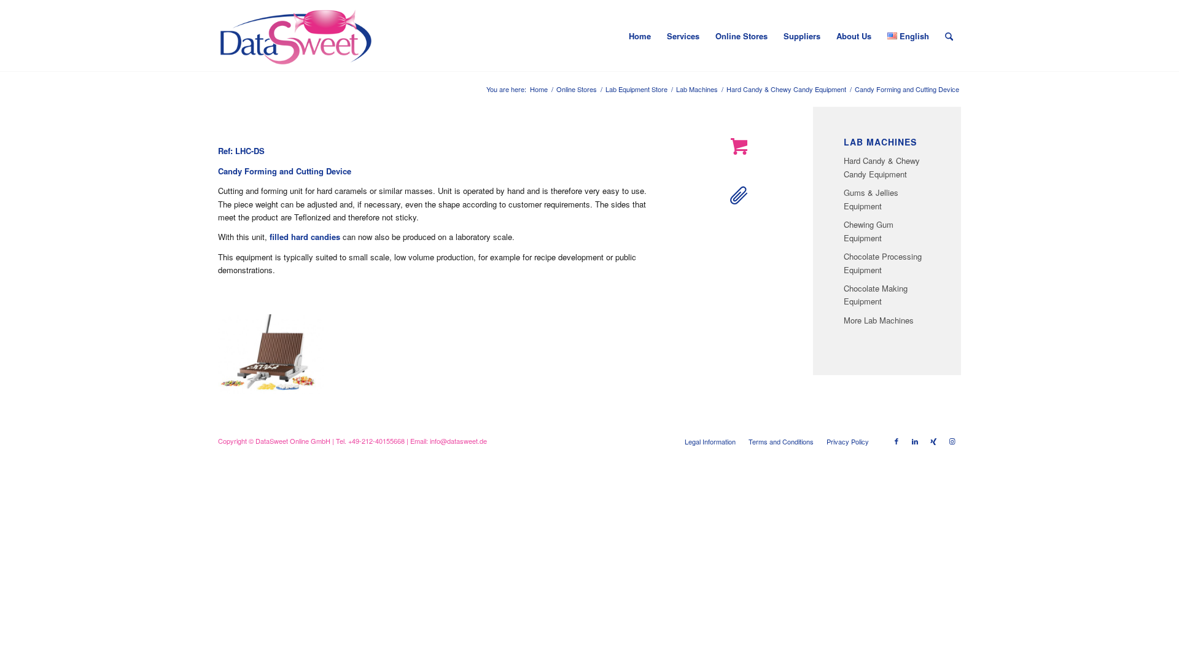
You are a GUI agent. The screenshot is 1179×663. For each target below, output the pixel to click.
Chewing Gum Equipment (868, 231)
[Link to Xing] (933, 441)
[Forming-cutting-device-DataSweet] (271, 354)
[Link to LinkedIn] (915, 441)
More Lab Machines (879, 320)
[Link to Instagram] (952, 441)
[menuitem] (640, 36)
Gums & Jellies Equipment (871, 199)
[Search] (949, 36)
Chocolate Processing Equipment (883, 262)
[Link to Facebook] (896, 441)
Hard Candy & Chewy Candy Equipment (882, 167)
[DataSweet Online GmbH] (295, 36)
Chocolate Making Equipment (876, 294)
